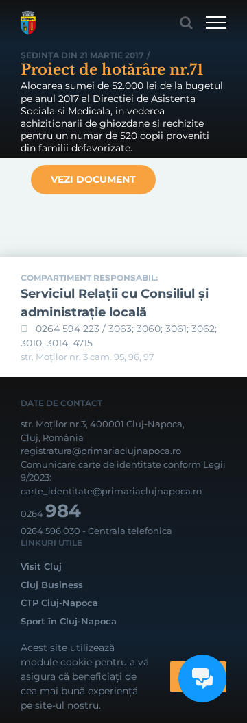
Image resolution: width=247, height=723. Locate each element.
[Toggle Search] (186, 22)
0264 (51, 513)
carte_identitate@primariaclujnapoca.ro (111, 490)
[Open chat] (202, 678)
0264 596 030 (50, 530)
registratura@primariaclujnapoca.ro (101, 450)
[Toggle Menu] (216, 22)
